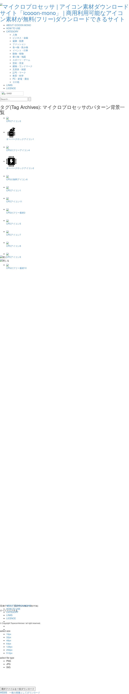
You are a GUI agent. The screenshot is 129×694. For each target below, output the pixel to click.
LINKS (9, 85)
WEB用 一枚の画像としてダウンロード (20, 692)
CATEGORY (12, 31)
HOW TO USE (13, 28)
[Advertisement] (12, 323)
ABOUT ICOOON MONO (18, 25)
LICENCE (11, 88)
